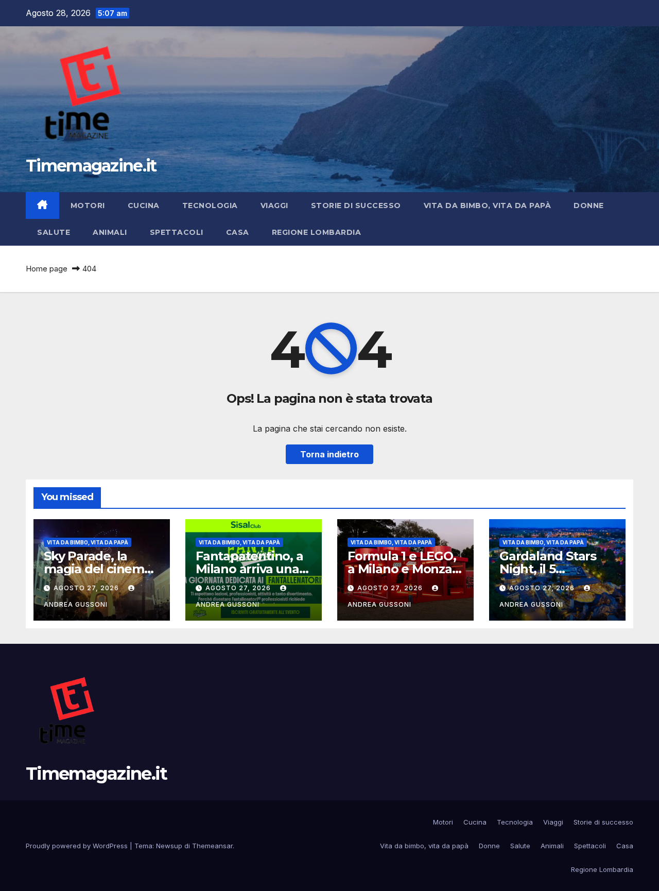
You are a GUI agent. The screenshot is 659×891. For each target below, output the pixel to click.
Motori (88, 205)
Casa (237, 232)
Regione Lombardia (316, 232)
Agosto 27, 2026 (87, 588)
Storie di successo (356, 205)
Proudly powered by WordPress (78, 846)
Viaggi (274, 205)
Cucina (144, 205)
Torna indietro (329, 454)
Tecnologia (210, 205)
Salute (53, 232)
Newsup (169, 846)
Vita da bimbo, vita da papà (487, 205)
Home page (46, 268)
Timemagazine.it (91, 166)
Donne (589, 205)
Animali (110, 232)
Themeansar (212, 846)
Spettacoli (176, 232)
